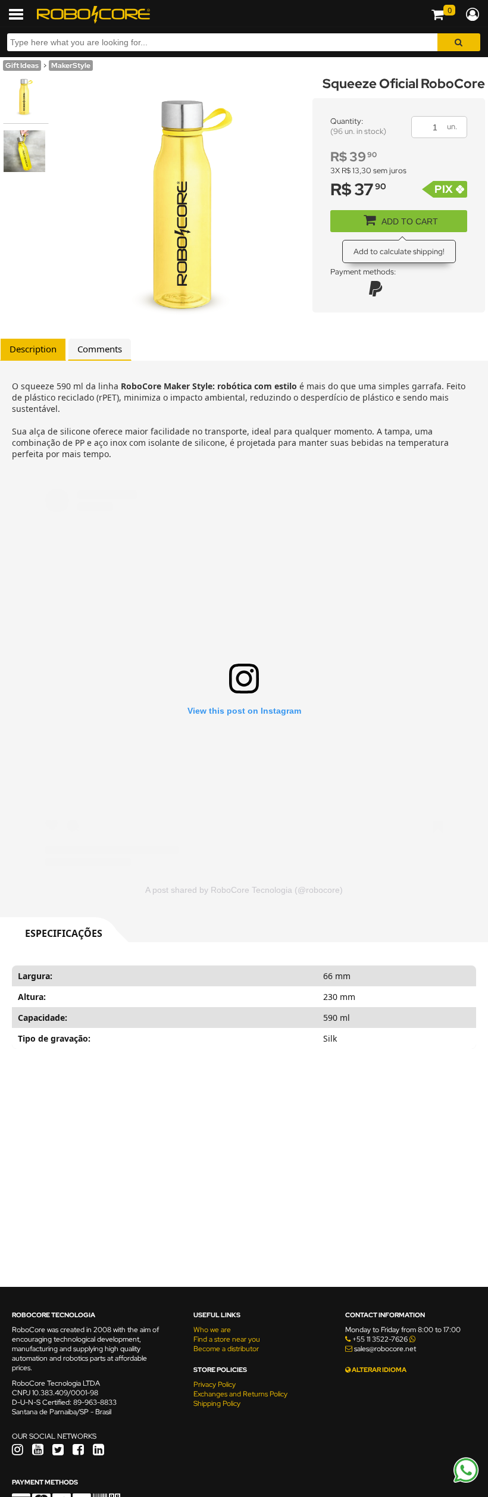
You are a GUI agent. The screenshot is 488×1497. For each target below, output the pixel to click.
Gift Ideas (22, 65)
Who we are (212, 1330)
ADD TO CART (409, 221)
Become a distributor (226, 1349)
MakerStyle (70, 65)
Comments (99, 349)
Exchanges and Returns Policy (240, 1394)
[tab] (33, 349)
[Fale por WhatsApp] (466, 1481)
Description (33, 349)
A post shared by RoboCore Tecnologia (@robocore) (244, 890)
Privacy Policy (214, 1384)
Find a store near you (226, 1339)
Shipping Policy (216, 1403)
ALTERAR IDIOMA (378, 1369)
